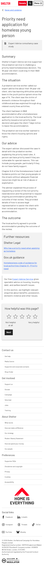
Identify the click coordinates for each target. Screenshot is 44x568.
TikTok (38, 525)
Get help (8, 356)
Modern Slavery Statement (14, 438)
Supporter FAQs (10, 461)
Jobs (6, 405)
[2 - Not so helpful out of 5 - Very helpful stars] (15, 316)
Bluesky (23, 532)
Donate (7, 389)
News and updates (13, 10)
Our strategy (9, 433)
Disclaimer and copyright (14, 466)
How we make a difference (14, 428)
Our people (8, 449)
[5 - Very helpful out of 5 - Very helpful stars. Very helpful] (35, 316)
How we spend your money (14, 444)
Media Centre (9, 361)
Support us (9, 384)
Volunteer (8, 400)
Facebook (9, 517)
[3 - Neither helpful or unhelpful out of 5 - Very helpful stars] (22, 316)
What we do (9, 423)
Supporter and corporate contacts (17, 367)
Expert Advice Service (22, 279)
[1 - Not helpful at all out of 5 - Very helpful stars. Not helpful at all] (9, 316)
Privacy (7, 472)
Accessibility (9, 482)
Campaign (8, 395)
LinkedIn (24, 517)
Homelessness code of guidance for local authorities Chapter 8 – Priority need (20, 265)
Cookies (8, 477)
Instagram (9, 525)
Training (8, 410)
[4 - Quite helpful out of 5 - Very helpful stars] (28, 316)
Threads (24, 525)
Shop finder (9, 372)
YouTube (9, 532)
